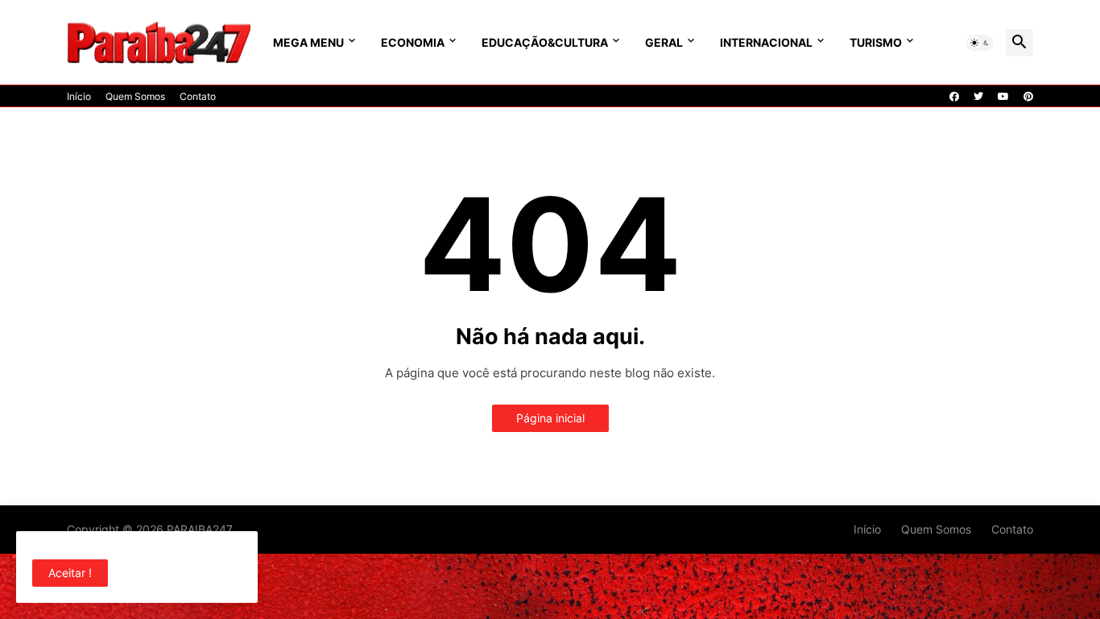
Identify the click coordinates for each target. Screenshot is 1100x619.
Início (79, 96)
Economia (413, 42)
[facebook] (954, 96)
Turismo (876, 42)
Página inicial (550, 418)
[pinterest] (1028, 96)
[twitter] (978, 96)
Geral (664, 42)
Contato (198, 96)
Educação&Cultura (545, 42)
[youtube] (1003, 96)
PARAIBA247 (200, 529)
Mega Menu (308, 42)
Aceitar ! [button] (70, 573)
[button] (980, 43)
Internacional (766, 42)
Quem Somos (135, 96)
